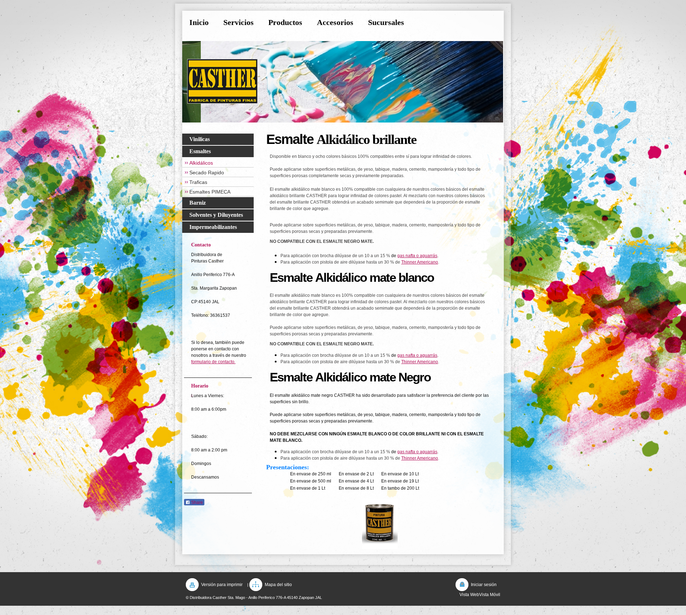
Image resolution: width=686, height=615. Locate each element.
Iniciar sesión (484, 584)
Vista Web (469, 594)
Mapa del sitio (278, 584)
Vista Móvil (489, 594)
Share (196, 502)
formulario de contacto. (213, 361)
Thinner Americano (419, 262)
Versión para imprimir (222, 584)
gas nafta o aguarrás (417, 255)
